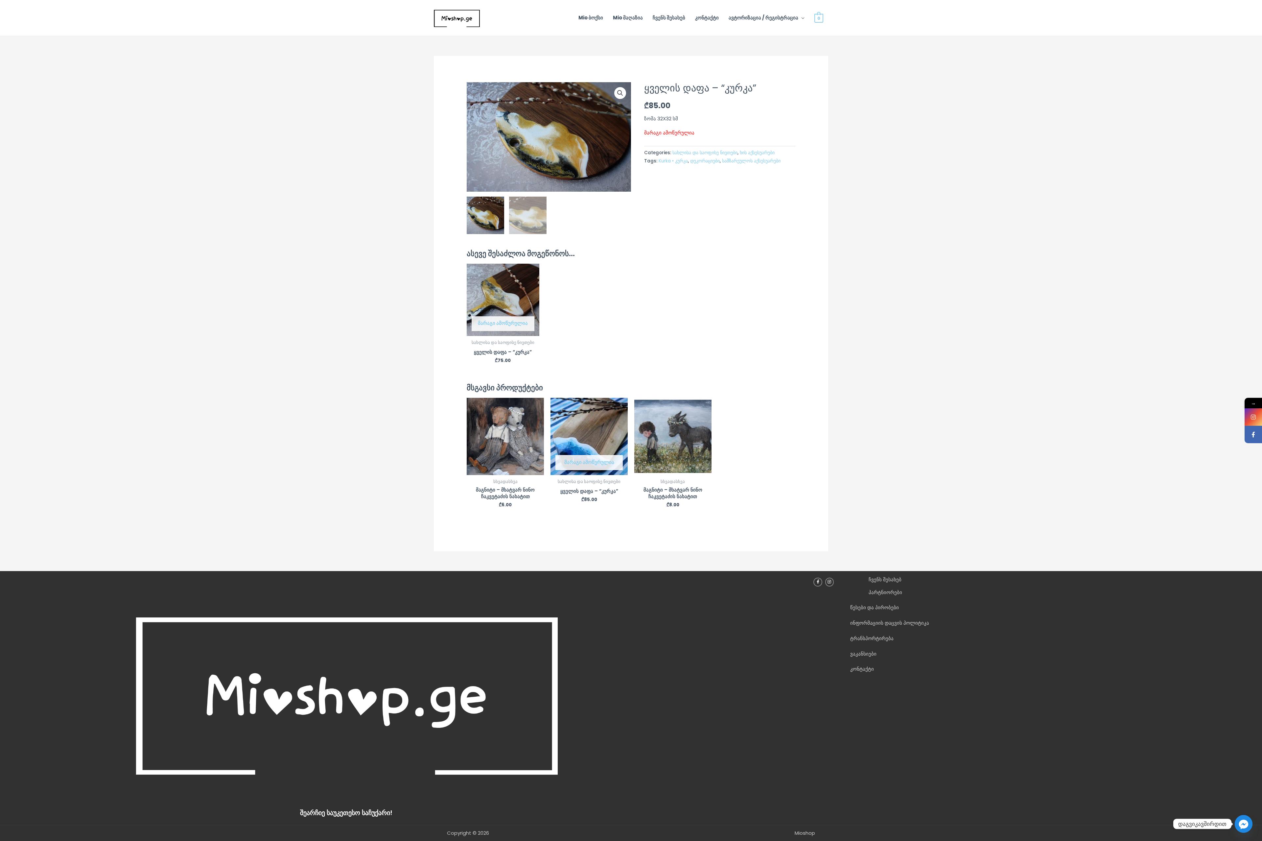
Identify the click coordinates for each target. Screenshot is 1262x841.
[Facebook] (1253, 434)
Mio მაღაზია (628, 17)
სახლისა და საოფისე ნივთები (704, 153)
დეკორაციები (705, 161)
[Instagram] (1253, 417)
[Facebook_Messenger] (1243, 824)
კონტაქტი (707, 17)
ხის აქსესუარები (757, 153)
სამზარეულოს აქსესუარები (751, 161)
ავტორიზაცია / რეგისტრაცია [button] (763, 17)
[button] (620, 93)
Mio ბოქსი (590, 17)
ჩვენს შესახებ (669, 17)
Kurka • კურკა (673, 161)
